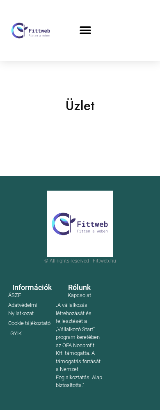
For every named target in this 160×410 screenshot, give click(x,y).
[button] (85, 30)
